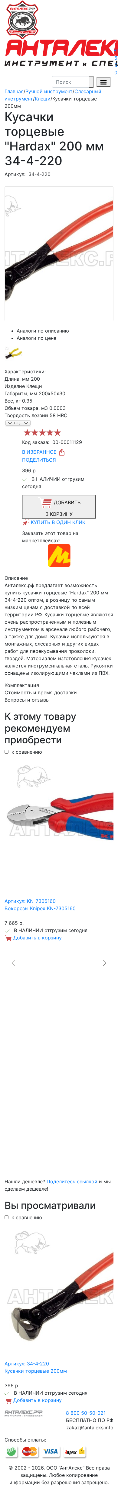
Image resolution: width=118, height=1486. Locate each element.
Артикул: (15, 174)
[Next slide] (104, 963)
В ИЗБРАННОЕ (40, 452)
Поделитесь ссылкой (72, 1181)
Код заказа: (35, 442)
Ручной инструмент (49, 91)
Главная (14, 91)
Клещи (43, 99)
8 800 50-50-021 (86, 1413)
